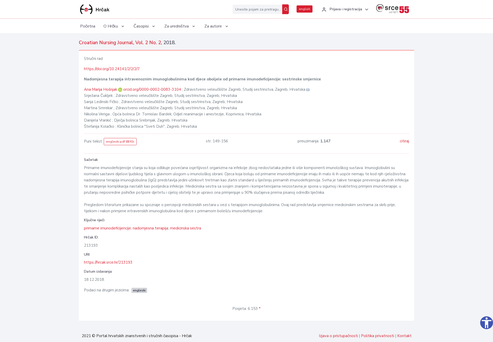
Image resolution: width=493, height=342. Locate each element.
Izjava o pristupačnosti (338, 335)
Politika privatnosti (377, 335)
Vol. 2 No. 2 (148, 42)
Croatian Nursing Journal (106, 42)
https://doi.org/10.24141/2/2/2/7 (112, 68)
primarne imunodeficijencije (107, 228)
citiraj (404, 141)
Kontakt (404, 335)
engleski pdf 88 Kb (120, 142)
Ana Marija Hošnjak (101, 89)
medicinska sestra (185, 228)
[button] (344, 9)
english (304, 9)
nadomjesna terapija (150, 228)
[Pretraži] (285, 9)
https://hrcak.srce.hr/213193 (108, 262)
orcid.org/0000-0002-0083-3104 (152, 89)
